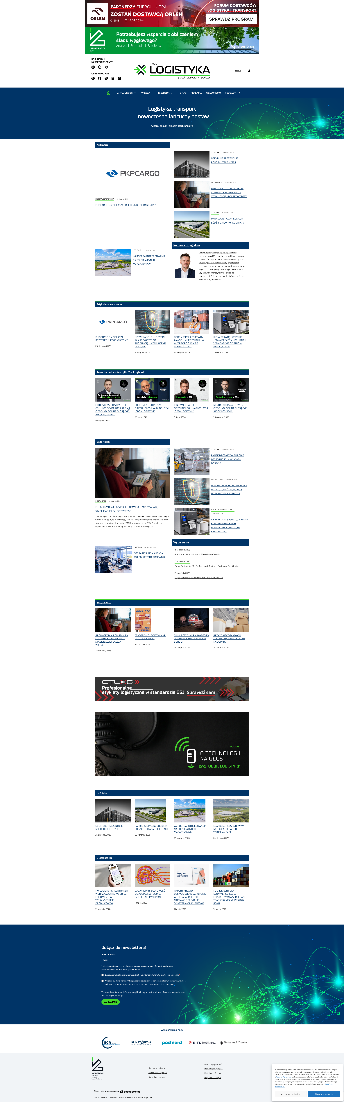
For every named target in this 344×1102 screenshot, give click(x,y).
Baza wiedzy (103, 442)
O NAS (183, 93)
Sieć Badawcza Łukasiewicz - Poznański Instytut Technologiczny (123, 1097)
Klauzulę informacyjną (125, 992)
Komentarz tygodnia (186, 245)
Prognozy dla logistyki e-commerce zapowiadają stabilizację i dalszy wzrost (229, 192)
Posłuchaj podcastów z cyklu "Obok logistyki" (120, 372)
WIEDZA (145, 93)
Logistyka (215, 152)
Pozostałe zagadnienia (104, 199)
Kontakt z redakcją (156, 1068)
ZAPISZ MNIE (110, 1002)
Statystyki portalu (156, 1077)
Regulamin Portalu (212, 1073)
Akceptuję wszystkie (324, 1094)
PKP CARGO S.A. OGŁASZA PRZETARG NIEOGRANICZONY (125, 205)
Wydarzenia (181, 542)
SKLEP (238, 71)
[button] (135, 93)
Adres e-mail (108, 954)
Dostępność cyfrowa (213, 1069)
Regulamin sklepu (212, 1078)
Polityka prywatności (213, 1064)
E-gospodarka (217, 479)
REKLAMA (196, 93)
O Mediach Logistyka (157, 1073)
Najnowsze (102, 145)
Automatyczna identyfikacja (222, 509)
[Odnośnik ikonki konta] (249, 70)
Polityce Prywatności (283, 1077)
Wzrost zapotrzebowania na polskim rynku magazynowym (149, 260)
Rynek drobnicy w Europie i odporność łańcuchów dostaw (227, 459)
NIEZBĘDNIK (165, 93)
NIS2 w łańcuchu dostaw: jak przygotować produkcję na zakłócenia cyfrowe (229, 489)
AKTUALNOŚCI (125, 93)
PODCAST (230, 93)
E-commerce (216, 182)
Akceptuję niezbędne (290, 1094)
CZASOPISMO (213, 93)
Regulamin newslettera (173, 992)
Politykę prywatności (147, 992)
